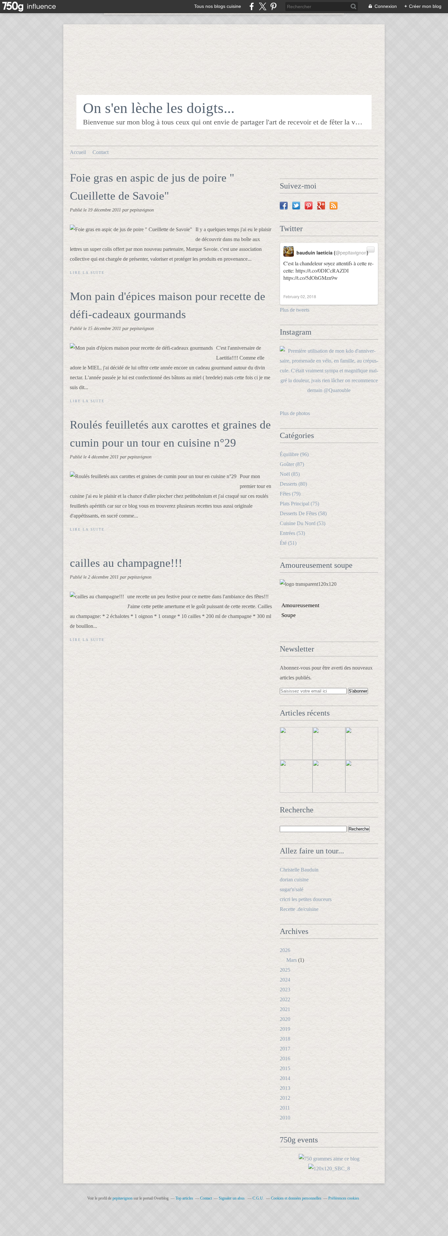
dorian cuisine (294, 879)
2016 (285, 1058)
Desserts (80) (293, 484)
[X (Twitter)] (262, 6)
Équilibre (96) (294, 454)
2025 (285, 970)
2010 (285, 1117)
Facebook (284, 206)
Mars (291, 960)
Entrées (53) (292, 533)
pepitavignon (122, 1198)
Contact (100, 152)
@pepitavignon (351, 252)
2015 (285, 1068)
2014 (285, 1078)
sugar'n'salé (291, 889)
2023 (285, 989)
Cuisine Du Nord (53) (302, 523)
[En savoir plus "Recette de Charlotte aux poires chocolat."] (361, 743)
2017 (285, 1048)
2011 (285, 1108)
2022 (285, 999)
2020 (285, 1019)
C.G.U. (258, 1198)
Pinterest (309, 206)
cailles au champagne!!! (126, 563)
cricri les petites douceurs (306, 899)
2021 (285, 1009)
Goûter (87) (292, 464)
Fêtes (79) (290, 494)
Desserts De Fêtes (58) (303, 513)
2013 (285, 1088)
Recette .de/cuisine (299, 909)
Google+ (321, 206)
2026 (285, 950)
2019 (285, 1029)
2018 (285, 1039)
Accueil (78, 152)
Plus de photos (295, 413)
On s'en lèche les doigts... (158, 108)
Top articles (184, 1198)
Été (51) (288, 543)
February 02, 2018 (299, 296)
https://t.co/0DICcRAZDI (322, 270)
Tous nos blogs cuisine (217, 6)
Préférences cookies (343, 1198)
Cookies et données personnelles (296, 1198)
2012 (285, 1098)
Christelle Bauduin (299, 869)
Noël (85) (290, 474)
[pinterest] (273, 6)
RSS (333, 206)
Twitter (296, 206)
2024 (285, 979)
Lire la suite (87, 273)
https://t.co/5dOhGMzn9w (310, 277)
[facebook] (252, 6)
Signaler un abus (232, 1198)
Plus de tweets (294, 310)
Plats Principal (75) (299, 503)
